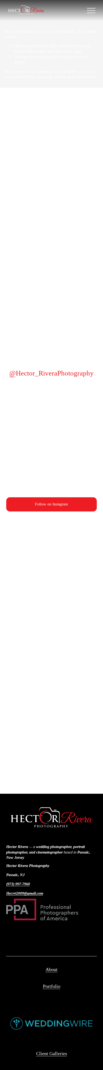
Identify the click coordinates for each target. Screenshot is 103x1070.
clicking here (68, 71)
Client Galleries (51, 1053)
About (51, 969)
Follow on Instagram (51, 504)
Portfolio (51, 986)
